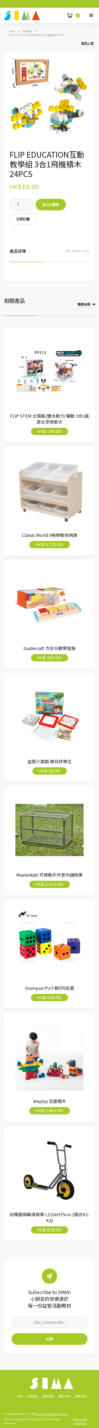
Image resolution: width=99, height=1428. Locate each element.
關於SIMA (64, 1396)
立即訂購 (23, 219)
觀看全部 (84, 304)
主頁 (19, 1396)
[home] (22, 15)
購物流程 (48, 1396)
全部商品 (27, 31)
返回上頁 (87, 43)
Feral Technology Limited (51, 1414)
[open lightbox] (49, 98)
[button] (91, 15)
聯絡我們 (81, 1396)
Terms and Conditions (80, 1421)
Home (12, 31)
